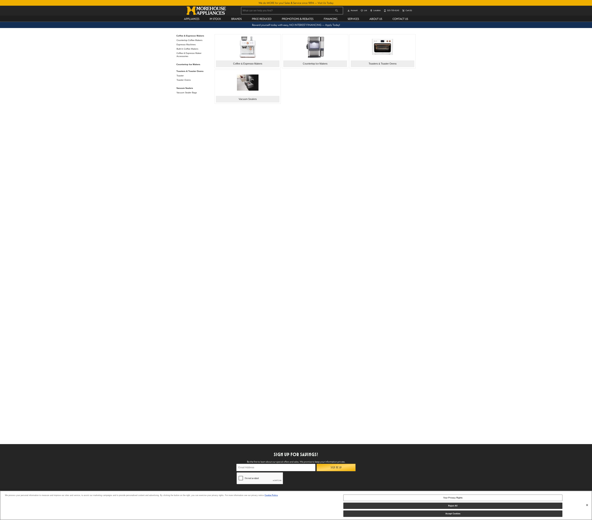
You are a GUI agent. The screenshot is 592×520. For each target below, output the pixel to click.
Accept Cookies (452, 513)
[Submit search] (337, 10)
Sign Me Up (336, 467)
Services (353, 18)
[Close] (587, 505)
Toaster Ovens (184, 80)
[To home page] (206, 10)
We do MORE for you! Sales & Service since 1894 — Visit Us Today (296, 3)
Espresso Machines (186, 44)
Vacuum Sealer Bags (187, 92)
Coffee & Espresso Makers (190, 35)
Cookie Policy (271, 495)
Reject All (452, 506)
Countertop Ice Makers (188, 64)
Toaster (180, 75)
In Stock (215, 18)
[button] (348, 10)
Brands (236, 18)
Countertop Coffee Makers (189, 40)
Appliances (191, 18)
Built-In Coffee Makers (187, 49)
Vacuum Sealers (184, 88)
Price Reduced (261, 18)
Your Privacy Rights (452, 498)
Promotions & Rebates (297, 18)
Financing (330, 18)
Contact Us (400, 18)
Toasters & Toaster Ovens (190, 71)
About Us (375, 18)
